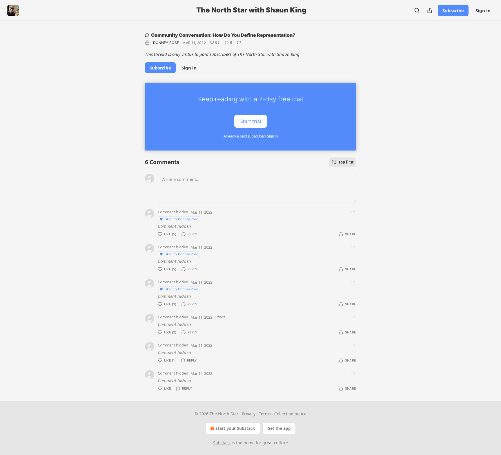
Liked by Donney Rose (181, 219)
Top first (346, 162)
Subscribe (453, 10)
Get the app (279, 428)
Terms (265, 414)
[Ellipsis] (353, 212)
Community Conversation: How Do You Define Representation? (223, 35)
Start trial (250, 121)
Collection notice (290, 414)
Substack (221, 442)
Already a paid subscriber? (251, 136)
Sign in (483, 10)
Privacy (248, 414)
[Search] (417, 10)
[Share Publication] (429, 10)
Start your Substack (235, 428)
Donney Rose (166, 43)
